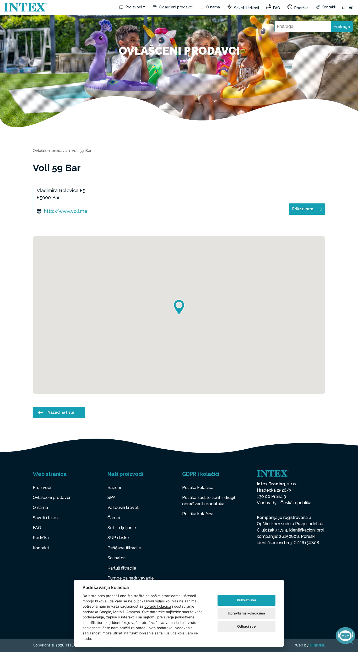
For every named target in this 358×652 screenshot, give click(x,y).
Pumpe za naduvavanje (130, 578)
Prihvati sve (246, 600)
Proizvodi (133, 7)
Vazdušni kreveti (123, 507)
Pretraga (342, 26)
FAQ (276, 8)
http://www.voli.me (66, 211)
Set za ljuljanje (121, 527)
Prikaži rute (302, 209)
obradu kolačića (157, 606)
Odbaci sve (246, 626)
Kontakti (328, 7)
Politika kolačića (197, 487)
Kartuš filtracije (121, 568)
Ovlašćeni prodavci (175, 7)
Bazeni (114, 487)
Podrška (300, 8)
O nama (212, 7)
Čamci (113, 517)
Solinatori (116, 557)
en (351, 7)
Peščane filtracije (124, 547)
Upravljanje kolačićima (246, 613)
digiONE (317, 645)
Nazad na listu (60, 412)
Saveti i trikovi (246, 8)
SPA (111, 497)
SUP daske (118, 537)
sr (343, 7)
